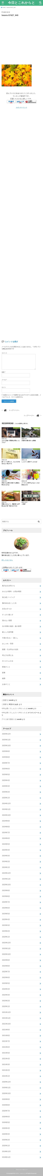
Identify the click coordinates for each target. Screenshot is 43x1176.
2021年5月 (6, 1053)
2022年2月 (6, 1001)
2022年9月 (6, 960)
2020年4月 (6, 1128)
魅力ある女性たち (8, 586)
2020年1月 (6, 1145)
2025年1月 (6, 798)
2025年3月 (6, 786)
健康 (3, 678)
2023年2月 (6, 931)
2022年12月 (6, 942)
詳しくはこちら (7, 560)
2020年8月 (6, 1105)
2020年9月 (6, 1099)
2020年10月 (6, 1093)
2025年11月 (6, 740)
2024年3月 (6, 855)
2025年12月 (6, 734)
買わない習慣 (7, 620)
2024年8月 (6, 827)
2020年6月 (6, 1116)
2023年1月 (6, 937)
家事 (3, 673)
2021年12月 (6, 1012)
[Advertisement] (21, 40)
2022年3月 (6, 995)
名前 (3, 372)
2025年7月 (6, 763)
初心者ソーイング (8, 597)
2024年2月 (6, 861)
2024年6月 (6, 838)
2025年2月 (6, 792)
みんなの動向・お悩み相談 (11, 591)
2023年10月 (6, 884)
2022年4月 (6, 989)
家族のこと (6, 667)
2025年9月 (6, 751)
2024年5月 (6, 844)
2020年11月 (6, 1087)
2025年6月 (6, 769)
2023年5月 (6, 914)
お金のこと (6, 684)
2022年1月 (6, 1006)
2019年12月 (6, 1151)
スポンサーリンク (21, 107)
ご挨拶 (4, 700)
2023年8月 (6, 896)
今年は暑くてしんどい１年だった (14, 708)
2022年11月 (6, 948)
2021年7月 (6, 1041)
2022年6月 (6, 977)
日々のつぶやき (7, 661)
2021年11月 (6, 1018)
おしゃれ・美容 (7, 643)
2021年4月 (6, 1058)
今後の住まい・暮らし (10, 638)
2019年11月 (6, 1157)
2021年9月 (6, 1029)
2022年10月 (6, 954)
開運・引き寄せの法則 (10, 649)
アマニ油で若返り (8, 719)
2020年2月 (6, 1140)
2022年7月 (6, 971)
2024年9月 (6, 821)
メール (4, 379)
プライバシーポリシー (22, 1169)
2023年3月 (6, 925)
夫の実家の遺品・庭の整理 (11, 626)
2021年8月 (6, 1035)
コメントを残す (11, 342)
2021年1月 (6, 1076)
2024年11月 (6, 809)
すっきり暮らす (7, 614)
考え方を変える (7, 655)
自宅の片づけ (7, 609)
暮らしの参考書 (7, 632)
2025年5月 (6, 774)
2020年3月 (6, 1134)
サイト (4, 387)
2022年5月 (6, 983)
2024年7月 (6, 832)
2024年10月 (6, 815)
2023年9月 (6, 890)
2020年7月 (6, 1111)
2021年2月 (6, 1070)
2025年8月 (6, 757)
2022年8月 (6, 966)
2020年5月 (6, 1122)
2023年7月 (6, 902)
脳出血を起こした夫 (9, 603)
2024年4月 (6, 850)
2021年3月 (6, 1064)
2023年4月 (6, 919)
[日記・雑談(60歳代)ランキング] (30, 102)
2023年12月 (6, 873)
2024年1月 (6, 867)
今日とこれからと (21, 2)
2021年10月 (6, 1024)
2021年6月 (6, 1047)
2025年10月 (6, 745)
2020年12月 (6, 1082)
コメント (4, 353)
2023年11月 (6, 879)
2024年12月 (6, 803)
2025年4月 (6, 780)
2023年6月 (6, 908)
